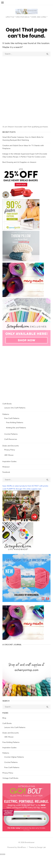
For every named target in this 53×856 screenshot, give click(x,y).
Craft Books (7, 404)
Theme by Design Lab (37, 847)
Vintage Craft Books (10, 778)
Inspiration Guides (9, 461)
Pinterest (5, 467)
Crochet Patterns (11, 434)
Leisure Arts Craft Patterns (14, 408)
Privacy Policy (9, 450)
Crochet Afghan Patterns (14, 757)
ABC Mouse (8, 455)
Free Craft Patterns (11, 418)
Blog (4, 718)
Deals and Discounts (10, 446)
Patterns (5, 414)
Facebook (6, 472)
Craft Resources (10, 439)
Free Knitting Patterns (14, 422)
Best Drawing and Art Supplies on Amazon (19, 162)
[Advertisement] (26, 95)
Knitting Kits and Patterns (16, 428)
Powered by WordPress (16, 847)
